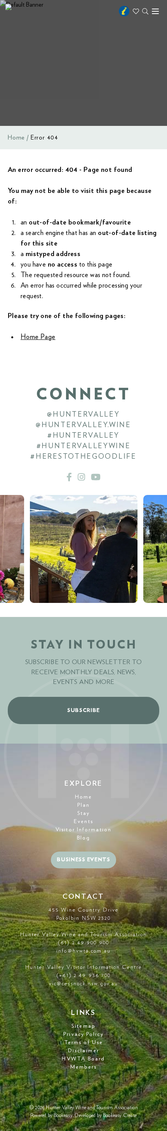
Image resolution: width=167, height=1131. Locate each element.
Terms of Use (83, 1042)
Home (16, 137)
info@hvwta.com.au (83, 951)
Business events (83, 859)
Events (83, 821)
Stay (83, 813)
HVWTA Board (83, 1059)
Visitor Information (83, 829)
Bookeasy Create (120, 1115)
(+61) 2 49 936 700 (83, 975)
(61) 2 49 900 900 (83, 942)
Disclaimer (83, 1050)
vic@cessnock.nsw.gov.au (83, 983)
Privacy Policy (83, 1034)
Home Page (38, 337)
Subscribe (83, 710)
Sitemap (83, 1026)
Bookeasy (63, 1115)
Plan (83, 805)
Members (83, 1067)
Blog (83, 838)
